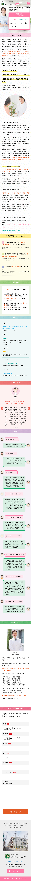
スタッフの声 (8, 825)
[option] (15, 407)
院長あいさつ (22, 825)
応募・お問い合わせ (15, 827)
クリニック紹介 (8, 823)
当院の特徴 (17, 823)
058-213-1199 (18, 866)
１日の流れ (24, 823)
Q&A (15, 825)
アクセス (15, 871)
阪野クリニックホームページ (15, 861)
